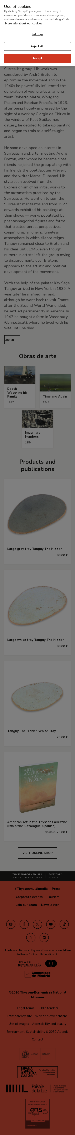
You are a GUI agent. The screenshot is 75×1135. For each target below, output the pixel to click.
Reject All (37, 46)
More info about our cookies (23, 23)
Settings (37, 34)
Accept (37, 58)
